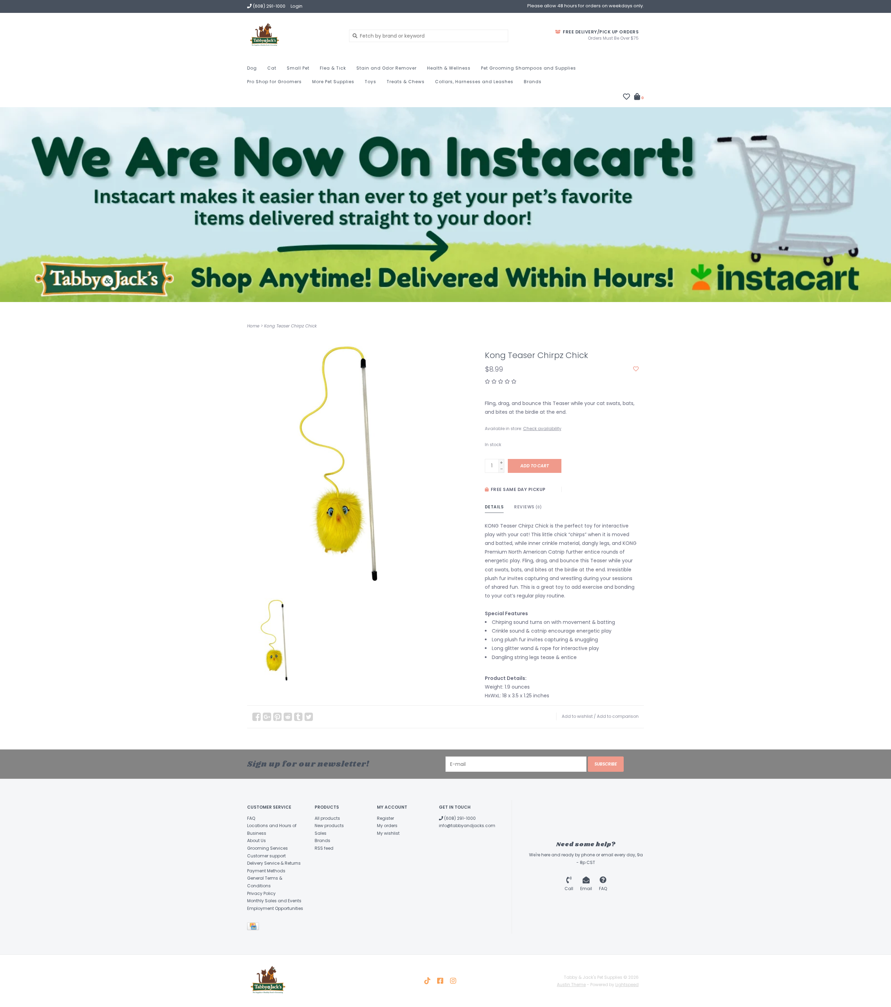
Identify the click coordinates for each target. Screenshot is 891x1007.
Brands (533, 82)
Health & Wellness (449, 68)
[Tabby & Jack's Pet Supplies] (293, 35)
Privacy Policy (261, 893)
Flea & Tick (333, 68)
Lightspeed (627, 985)
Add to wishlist (577, 716)
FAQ (251, 818)
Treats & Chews (406, 82)
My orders (387, 825)
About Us (256, 840)
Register (385, 818)
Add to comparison (618, 716)
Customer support (266, 856)
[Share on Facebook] (256, 717)
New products (329, 825)
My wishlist (388, 833)
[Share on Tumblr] (298, 717)
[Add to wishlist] (636, 369)
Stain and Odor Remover (386, 68)
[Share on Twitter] (309, 717)
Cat (271, 68)
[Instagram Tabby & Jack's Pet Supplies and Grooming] (453, 980)
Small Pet (298, 68)
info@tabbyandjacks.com (467, 825)
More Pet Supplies (333, 82)
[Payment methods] (254, 928)
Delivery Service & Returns (274, 863)
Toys (370, 82)
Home (253, 326)
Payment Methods (266, 871)
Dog (252, 68)
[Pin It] (277, 717)
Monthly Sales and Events (274, 901)
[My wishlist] (626, 97)
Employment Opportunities (275, 908)
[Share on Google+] (267, 717)
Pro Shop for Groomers (274, 82)
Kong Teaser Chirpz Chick (290, 326)
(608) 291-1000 (459, 818)
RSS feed (324, 848)
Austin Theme (571, 985)
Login (296, 6)
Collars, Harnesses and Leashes (474, 82)
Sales (320, 833)
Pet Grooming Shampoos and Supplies (528, 68)
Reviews (528, 507)
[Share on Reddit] (288, 717)
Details (494, 507)
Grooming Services (267, 848)
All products (327, 818)
